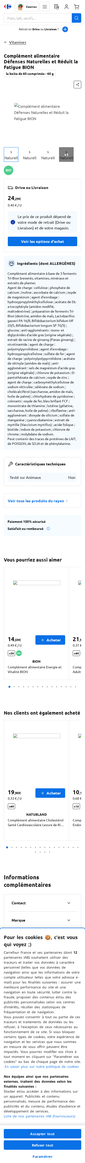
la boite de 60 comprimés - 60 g (30, 73)
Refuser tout (42, 1145)
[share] (77, 84)
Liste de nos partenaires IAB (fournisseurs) (39, 1116)
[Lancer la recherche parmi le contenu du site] (76, 17)
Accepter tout (42, 1134)
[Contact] (68, 903)
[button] (45, 6)
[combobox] (42, 18)
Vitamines (17, 42)
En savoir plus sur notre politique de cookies (42, 1066)
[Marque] (68, 920)
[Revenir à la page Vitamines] (5, 42)
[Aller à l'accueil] (8, 6)
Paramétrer (42, 1156)
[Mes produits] (56, 6)
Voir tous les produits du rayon (36, 500)
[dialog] (42, 1045)
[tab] (11, 154)
